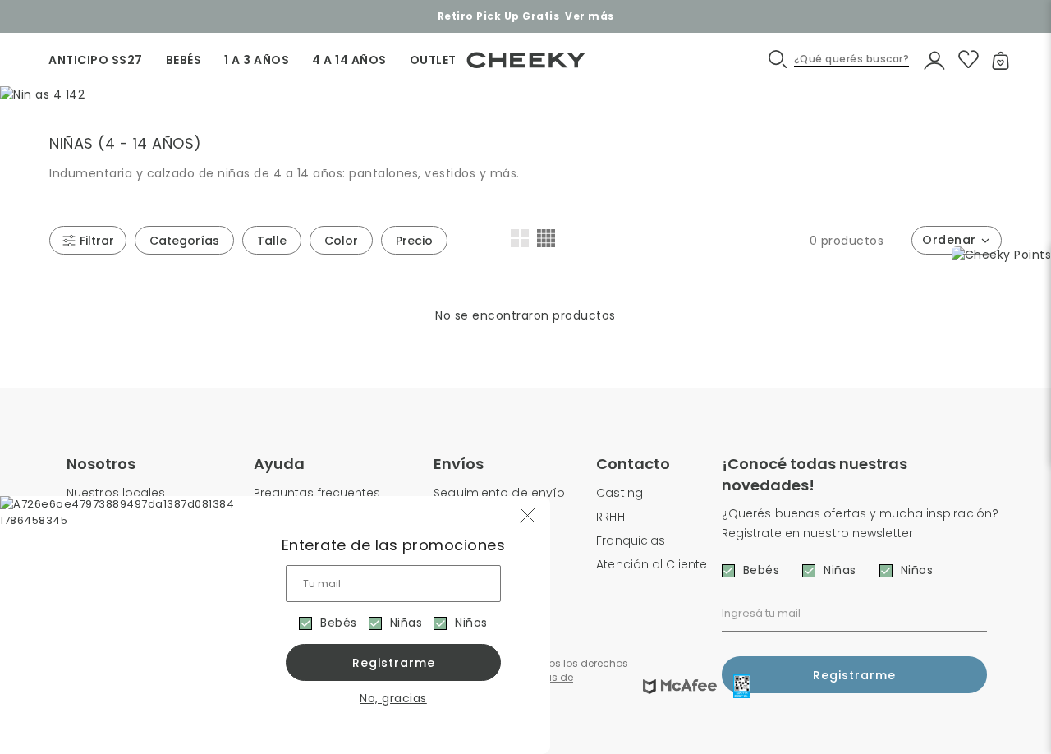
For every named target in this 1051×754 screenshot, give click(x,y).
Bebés (338, 622)
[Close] (1021, 28)
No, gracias (393, 698)
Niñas (406, 622)
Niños (471, 622)
